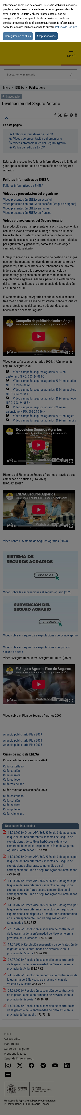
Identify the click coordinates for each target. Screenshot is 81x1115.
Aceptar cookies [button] (46, 36)
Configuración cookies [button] (18, 36)
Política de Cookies (66, 27)
